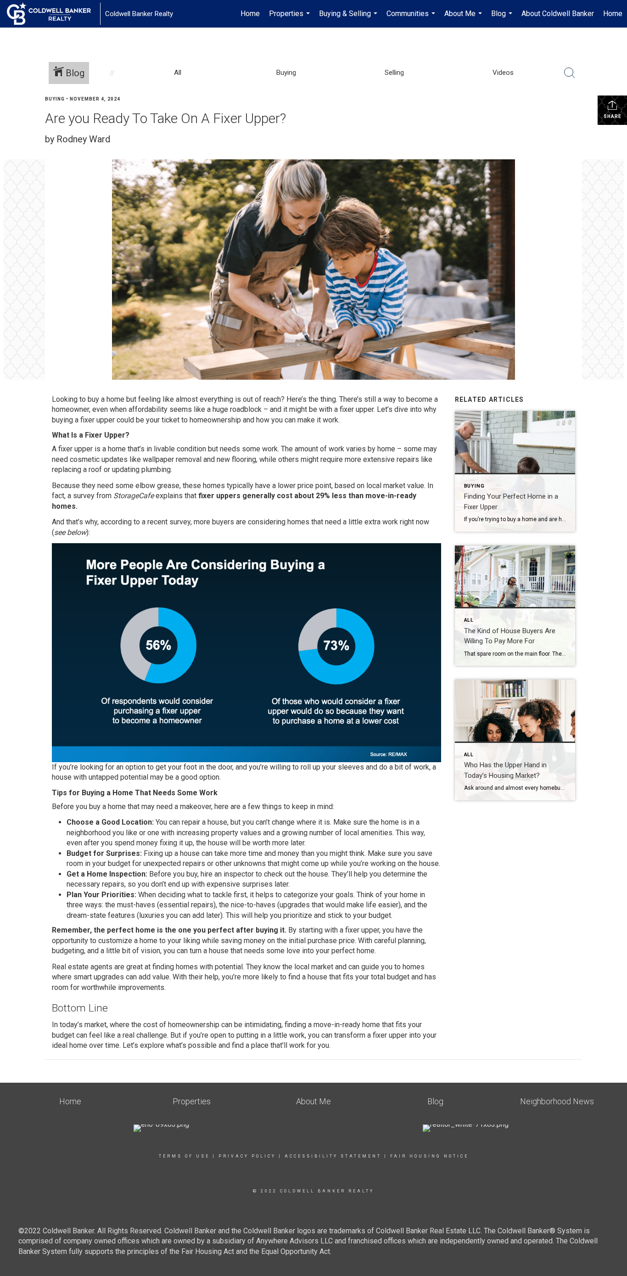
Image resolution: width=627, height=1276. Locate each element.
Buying (55, 98)
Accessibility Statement (333, 1156)
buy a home (106, 399)
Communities (411, 18)
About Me (464, 18)
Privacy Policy (247, 1156)
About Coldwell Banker (557, 13)
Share (612, 116)
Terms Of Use (184, 1156)
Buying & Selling (349, 18)
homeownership (215, 420)
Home (250, 13)
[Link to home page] (53, 14)
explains (169, 495)
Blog (503, 18)
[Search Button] (569, 73)
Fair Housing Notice (429, 1156)
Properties (290, 18)
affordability (148, 409)
